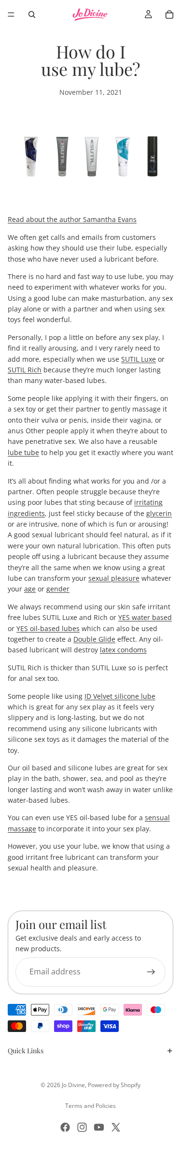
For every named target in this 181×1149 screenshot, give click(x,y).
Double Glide (94, 639)
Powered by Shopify (114, 1085)
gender (58, 588)
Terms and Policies (90, 1106)
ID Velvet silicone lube (119, 696)
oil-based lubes (48, 628)
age (30, 588)
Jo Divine (73, 1085)
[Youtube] (99, 1127)
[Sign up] (151, 972)
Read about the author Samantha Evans (72, 219)
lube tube (23, 452)
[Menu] (11, 14)
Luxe (138, 359)
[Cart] (169, 14)
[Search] (31, 14)
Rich (25, 369)
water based (145, 617)
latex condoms (123, 649)
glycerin (159, 513)
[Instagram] (82, 1127)
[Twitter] (116, 1127)
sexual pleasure (113, 578)
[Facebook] (65, 1127)
